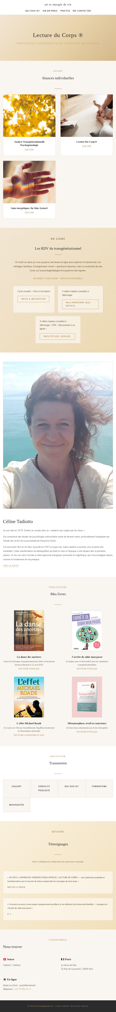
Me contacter (82, 11)
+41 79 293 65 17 (22, 989)
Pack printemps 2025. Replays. (78, 304)
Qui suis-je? (32, 11)
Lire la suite (11, 566)
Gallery (16, 786)
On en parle (50, 11)
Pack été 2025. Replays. (57, 336)
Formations (99, 786)
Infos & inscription (33, 299)
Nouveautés (16, 805)
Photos (65, 11)
